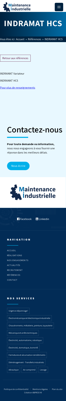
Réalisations (14, 255)
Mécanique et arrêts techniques (23, 333)
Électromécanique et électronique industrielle (29, 318)
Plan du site (57, 389)
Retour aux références (15, 58)
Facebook (26, 219)
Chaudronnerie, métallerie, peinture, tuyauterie (30, 325)
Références (35, 39)
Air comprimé (29, 369)
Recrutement (15, 270)
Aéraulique (13, 369)
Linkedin (43, 219)
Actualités (13, 265)
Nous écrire (18, 166)
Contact (12, 280)
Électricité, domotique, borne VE (23, 347)
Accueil (20, 39)
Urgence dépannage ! (18, 310)
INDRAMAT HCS (54, 39)
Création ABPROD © (33, 392)
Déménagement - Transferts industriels (26, 362)
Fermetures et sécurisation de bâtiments (27, 355)
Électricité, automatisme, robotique (25, 340)
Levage (43, 369)
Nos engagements (17, 260)
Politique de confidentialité (16, 389)
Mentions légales (40, 389)
